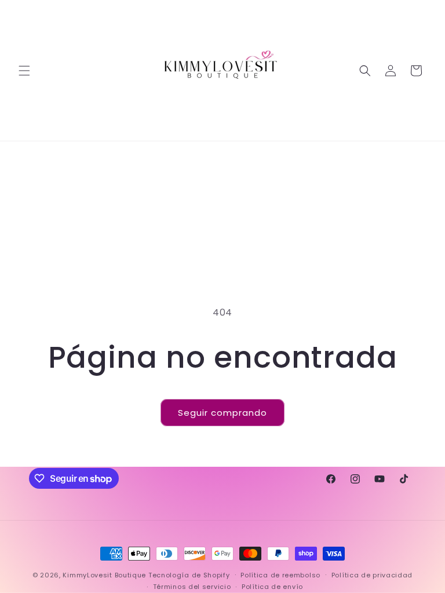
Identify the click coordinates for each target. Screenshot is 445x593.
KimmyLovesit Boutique (104, 575)
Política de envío (272, 586)
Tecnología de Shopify (189, 575)
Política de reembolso (280, 575)
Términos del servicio (192, 586)
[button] (24, 70)
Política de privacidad (372, 575)
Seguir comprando (222, 413)
